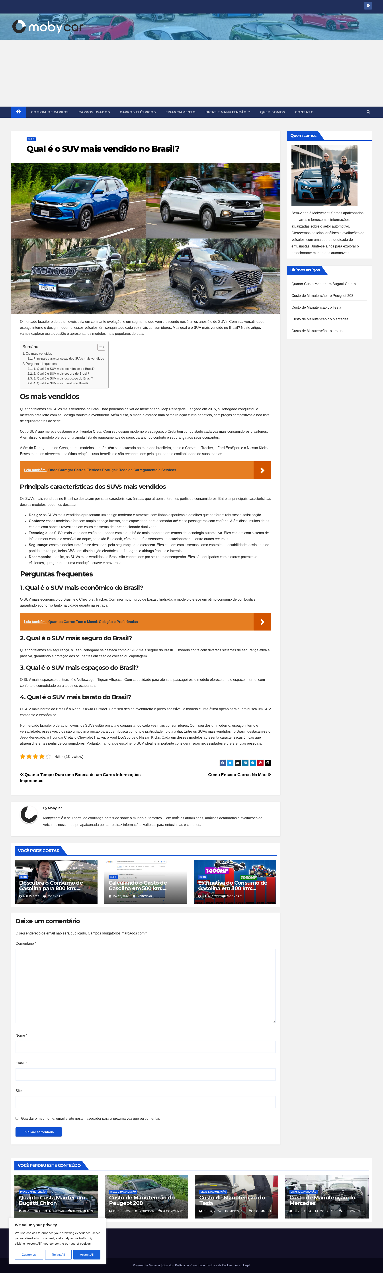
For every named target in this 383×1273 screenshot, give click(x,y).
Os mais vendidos (39, 353)
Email (21, 1063)
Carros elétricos (138, 112)
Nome (21, 1035)
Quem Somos (272, 112)
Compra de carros (50, 112)
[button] (368, 112)
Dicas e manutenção (226, 112)
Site (19, 1091)
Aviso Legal (242, 1265)
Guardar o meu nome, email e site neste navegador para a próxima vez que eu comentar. (90, 1118)
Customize (29, 1254)
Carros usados (94, 112)
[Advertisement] (191, 73)
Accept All (87, 1254)
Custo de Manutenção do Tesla (316, 307)
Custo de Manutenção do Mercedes (320, 319)
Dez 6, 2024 (212, 1211)
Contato (304, 112)
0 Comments (83, 1211)
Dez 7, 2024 (122, 1211)
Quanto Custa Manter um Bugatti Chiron (323, 284)
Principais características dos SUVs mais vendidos (68, 358)
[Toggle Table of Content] (99, 347)
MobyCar (55, 808)
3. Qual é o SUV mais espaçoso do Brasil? (63, 378)
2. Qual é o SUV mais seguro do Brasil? (61, 373)
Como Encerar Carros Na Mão (238, 774)
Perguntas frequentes (41, 364)
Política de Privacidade (190, 1265)
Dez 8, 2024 (32, 1211)
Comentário (26, 943)
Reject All (58, 1254)
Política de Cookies (220, 1265)
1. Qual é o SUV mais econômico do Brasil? (64, 368)
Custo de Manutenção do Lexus (317, 331)
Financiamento (181, 112)
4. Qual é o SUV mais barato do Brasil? (60, 383)
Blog (31, 139)
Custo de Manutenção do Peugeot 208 (322, 296)
